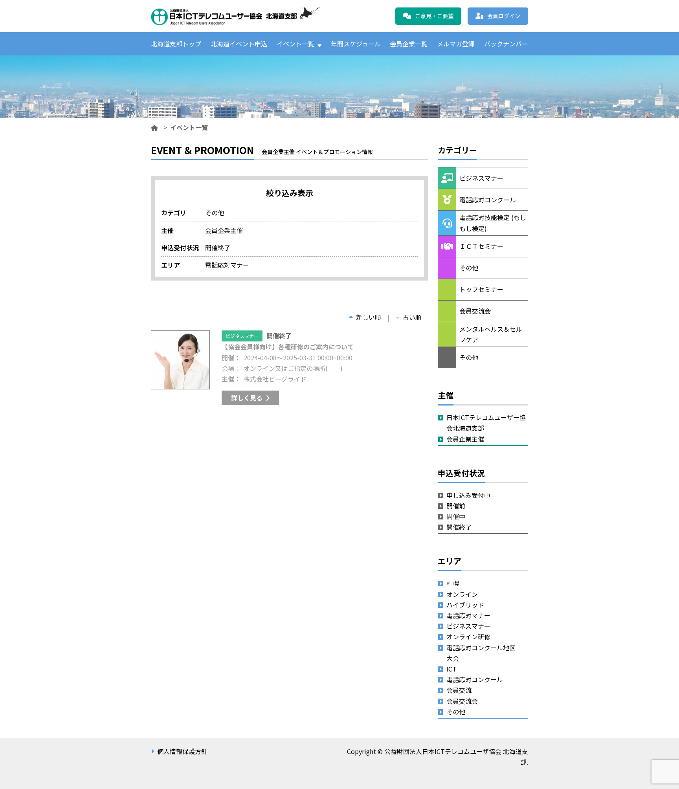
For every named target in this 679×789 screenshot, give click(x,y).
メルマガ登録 (456, 43)
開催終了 (459, 527)
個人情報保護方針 (182, 751)
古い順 (412, 317)
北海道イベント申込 (239, 43)
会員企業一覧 (409, 43)
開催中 (455, 516)
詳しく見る (246, 397)
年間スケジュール (356, 43)
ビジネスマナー (242, 335)
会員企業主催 (465, 439)
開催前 (455, 505)
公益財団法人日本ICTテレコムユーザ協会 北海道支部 (235, 16)
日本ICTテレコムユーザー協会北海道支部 (486, 423)
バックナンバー (506, 43)
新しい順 (368, 317)
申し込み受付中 (468, 495)
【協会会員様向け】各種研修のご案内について (288, 346)
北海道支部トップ (176, 43)
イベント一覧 (295, 43)
